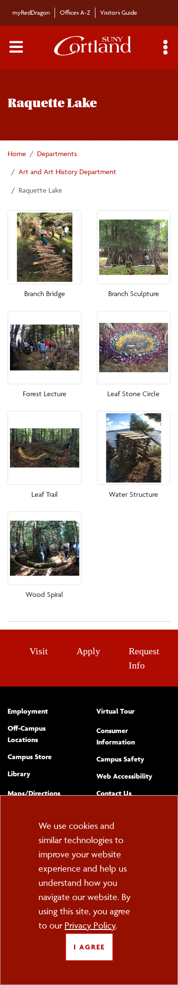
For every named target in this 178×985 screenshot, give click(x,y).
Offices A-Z (75, 12)
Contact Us (113, 793)
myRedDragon (31, 12)
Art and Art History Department (67, 171)
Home (17, 153)
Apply (88, 651)
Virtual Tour (115, 711)
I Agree (89, 946)
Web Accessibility (124, 776)
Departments (57, 153)
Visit (38, 651)
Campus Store (30, 756)
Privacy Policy (90, 925)
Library (19, 773)
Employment (28, 711)
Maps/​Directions (34, 793)
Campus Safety (120, 758)
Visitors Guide (118, 12)
